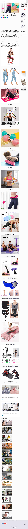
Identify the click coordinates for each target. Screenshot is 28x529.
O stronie (25, 524)
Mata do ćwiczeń (13, 344)
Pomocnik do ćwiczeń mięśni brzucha (13, 278)
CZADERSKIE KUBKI (23, 14)
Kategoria (8, 0)
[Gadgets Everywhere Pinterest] (25, 9)
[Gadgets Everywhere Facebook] (21, 9)
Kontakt (25, 523)
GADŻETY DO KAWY (23, 16)
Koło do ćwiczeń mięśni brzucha (13, 382)
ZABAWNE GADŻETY (23, 19)
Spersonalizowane (20, 0)
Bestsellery (15, 0)
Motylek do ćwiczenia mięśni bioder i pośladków (13, 298)
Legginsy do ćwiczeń (13, 88)
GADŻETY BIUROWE (23, 26)
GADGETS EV (8, 16)
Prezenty (12, 0)
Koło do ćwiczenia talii (13, 212)
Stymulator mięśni (13, 320)
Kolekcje (24, 0)
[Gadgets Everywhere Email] (6, 523)
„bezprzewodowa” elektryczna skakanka (13, 366)
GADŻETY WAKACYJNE (23, 15)
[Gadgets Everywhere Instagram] (23, 9)
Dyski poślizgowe (13, 234)
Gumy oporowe (13, 68)
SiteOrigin (13, 527)
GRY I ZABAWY (22, 22)
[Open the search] (27, 1)
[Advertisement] (10, 24)
